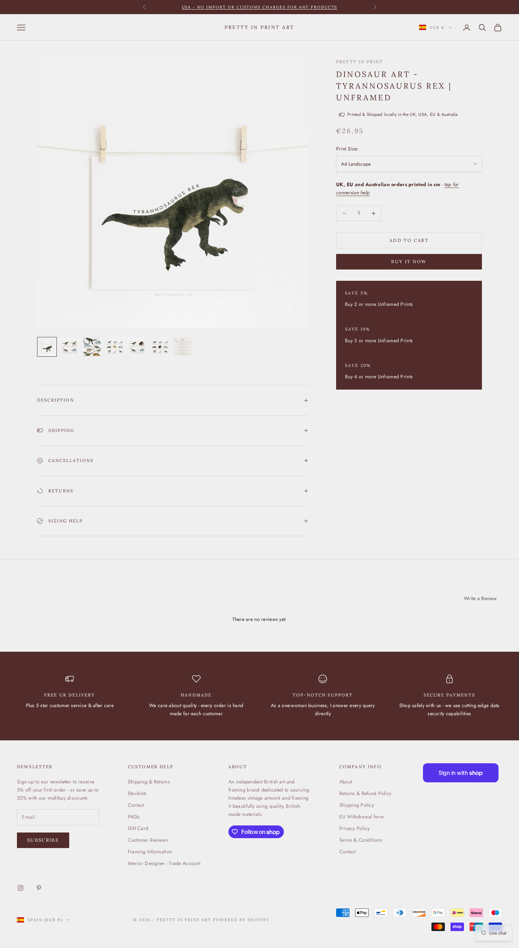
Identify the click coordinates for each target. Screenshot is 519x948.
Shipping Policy (356, 804)
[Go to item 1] (47, 347)
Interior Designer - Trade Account (164, 863)
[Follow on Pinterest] (38, 887)
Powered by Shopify (241, 919)
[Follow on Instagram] (20, 887)
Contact (136, 804)
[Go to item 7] (182, 347)
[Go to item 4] (115, 347)
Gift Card (138, 828)
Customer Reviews (148, 839)
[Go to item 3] (92, 347)
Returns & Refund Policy (365, 793)
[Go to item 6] (160, 347)
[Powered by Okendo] (48, 601)
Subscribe (43, 840)
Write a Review (480, 598)
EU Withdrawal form (361, 816)
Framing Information (150, 851)
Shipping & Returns (149, 781)
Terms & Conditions (360, 839)
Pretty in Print (359, 61)
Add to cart (409, 240)
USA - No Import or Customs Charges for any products (260, 4)
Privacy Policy (354, 828)
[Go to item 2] (69, 347)
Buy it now (408, 262)
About (345, 781)
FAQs (133, 816)
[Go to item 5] (137, 347)
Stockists (137, 793)
